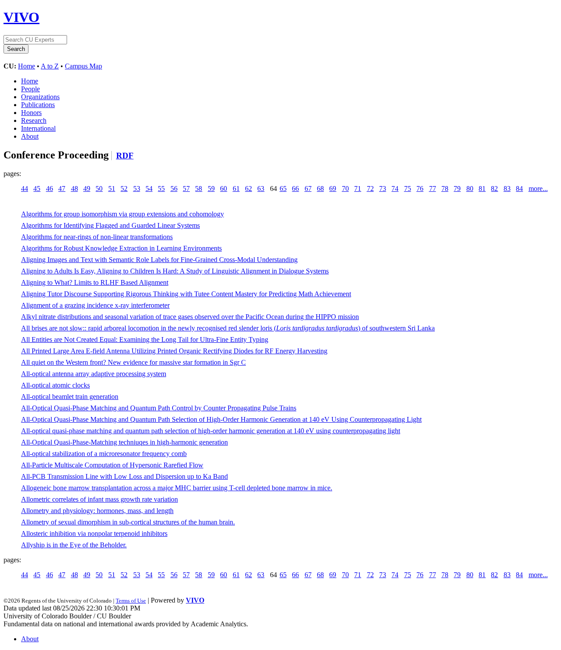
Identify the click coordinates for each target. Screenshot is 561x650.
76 (419, 188)
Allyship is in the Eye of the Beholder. (74, 545)
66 (295, 188)
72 (370, 188)
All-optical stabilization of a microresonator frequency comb (104, 453)
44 (24, 188)
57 (186, 188)
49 (86, 188)
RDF (125, 155)
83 (507, 188)
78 (444, 188)
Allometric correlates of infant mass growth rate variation (99, 499)
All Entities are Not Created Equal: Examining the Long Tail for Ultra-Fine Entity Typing (144, 339)
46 (49, 188)
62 (248, 188)
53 (136, 188)
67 (308, 188)
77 (432, 188)
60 (223, 188)
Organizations (40, 97)
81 (482, 188)
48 (74, 188)
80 (469, 188)
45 (36, 188)
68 (320, 188)
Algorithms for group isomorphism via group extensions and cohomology (122, 214)
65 (283, 188)
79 (457, 188)
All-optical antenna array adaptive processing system (93, 373)
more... (538, 188)
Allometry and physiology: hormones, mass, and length (97, 510)
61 (236, 188)
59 (211, 188)
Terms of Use (131, 600)
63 (260, 188)
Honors (31, 112)
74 (394, 188)
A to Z (50, 66)
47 (61, 188)
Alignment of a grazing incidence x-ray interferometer (95, 305)
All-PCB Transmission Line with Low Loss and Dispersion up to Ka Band (124, 476)
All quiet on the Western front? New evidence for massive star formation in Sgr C (133, 362)
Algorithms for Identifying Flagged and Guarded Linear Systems (110, 225)
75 (407, 188)
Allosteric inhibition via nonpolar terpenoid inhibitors (94, 533)
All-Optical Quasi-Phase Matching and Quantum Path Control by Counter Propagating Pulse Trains (158, 408)
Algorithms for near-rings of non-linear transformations (97, 237)
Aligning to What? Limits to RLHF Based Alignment (94, 282)
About (30, 136)
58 (198, 188)
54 (149, 188)
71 (357, 188)
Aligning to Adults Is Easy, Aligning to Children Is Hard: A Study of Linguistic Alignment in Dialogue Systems (175, 271)
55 (161, 188)
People (30, 89)
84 (519, 188)
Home (26, 66)
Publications (38, 104)
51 (111, 188)
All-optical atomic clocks (55, 385)
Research (33, 120)
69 (332, 188)
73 (382, 188)
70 (345, 188)
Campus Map (83, 66)
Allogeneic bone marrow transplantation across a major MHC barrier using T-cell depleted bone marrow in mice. (176, 488)
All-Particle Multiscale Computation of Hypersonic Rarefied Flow (112, 465)
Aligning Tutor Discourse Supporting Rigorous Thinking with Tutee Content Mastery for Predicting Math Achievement (186, 294)
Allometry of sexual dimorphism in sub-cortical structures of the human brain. (128, 522)
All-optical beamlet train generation (69, 396)
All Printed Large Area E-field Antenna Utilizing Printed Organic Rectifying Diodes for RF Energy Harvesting (174, 351)
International (38, 128)
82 (494, 188)
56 (174, 188)
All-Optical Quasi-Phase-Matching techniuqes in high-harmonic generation (124, 442)
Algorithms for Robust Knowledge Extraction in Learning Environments (121, 248)
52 (124, 188)
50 (99, 188)
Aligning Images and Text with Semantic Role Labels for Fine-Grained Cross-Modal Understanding (159, 259)
